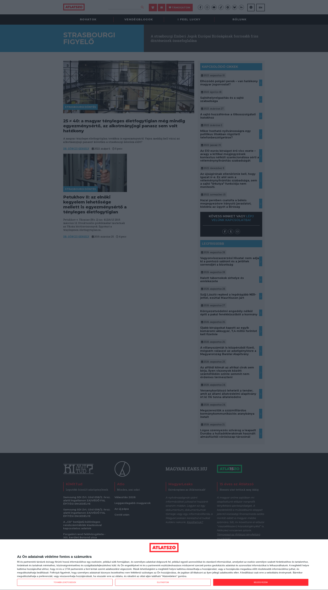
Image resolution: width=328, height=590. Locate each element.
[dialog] (164, 565)
